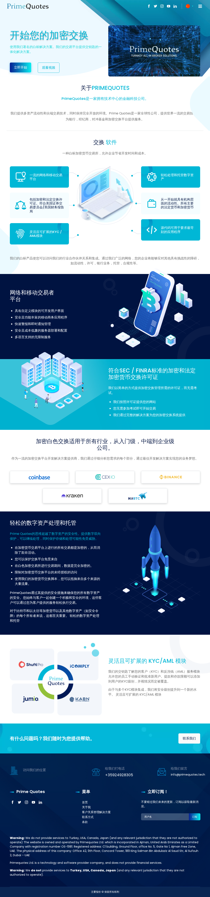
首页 (85, 802)
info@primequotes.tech (188, 775)
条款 (85, 822)
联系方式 (88, 817)
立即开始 (20, 67)
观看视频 (48, 67)
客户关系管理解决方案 (96, 812)
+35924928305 (119, 774)
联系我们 (189, 738)
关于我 (86, 807)
